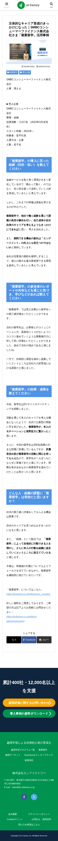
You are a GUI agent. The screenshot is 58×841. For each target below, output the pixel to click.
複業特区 (29, 760)
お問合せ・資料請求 (41, 819)
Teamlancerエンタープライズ (38, 755)
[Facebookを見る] (24, 797)
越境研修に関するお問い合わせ (29, 702)
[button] (44, 639)
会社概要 (12, 814)
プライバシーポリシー (39, 814)
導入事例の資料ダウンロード (29, 713)
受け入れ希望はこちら (29, 824)
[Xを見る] (34, 797)
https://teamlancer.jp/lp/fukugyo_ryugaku (28, 594)
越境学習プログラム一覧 (23, 749)
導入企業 (26, 72)
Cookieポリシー (14, 819)
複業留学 (13, 72)
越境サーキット (12, 755)
